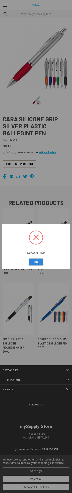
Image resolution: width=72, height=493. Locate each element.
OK (36, 262)
